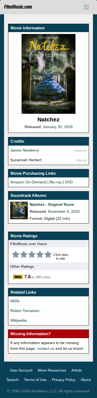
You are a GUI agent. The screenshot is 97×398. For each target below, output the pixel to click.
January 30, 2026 (58, 127)
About (86, 380)
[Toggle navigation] (86, 7)
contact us (45, 348)
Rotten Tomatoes (24, 310)
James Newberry (24, 150)
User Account (21, 370)
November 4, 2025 (64, 211)
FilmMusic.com (18, 7)
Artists (76, 370)
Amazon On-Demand (28, 182)
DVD (69, 182)
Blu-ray (56, 182)
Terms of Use (35, 380)
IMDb (14, 301)
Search (12, 380)
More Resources (52, 370)
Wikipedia (18, 320)
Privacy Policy (63, 380)
